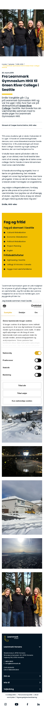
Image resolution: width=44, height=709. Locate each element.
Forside (4, 64)
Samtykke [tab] (8, 312)
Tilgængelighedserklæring (26, 697)
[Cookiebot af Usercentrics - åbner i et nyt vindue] (31, 306)
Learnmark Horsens (13, 647)
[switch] (38, 360)
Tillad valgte (22, 393)
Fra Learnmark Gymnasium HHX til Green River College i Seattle (21, 66)
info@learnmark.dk (12, 663)
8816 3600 (9, 661)
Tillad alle (22, 385)
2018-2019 (19, 64)
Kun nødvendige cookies (22, 401)
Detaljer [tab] (22, 312)
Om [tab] (36, 312)
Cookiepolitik (11, 695)
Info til (7, 682)
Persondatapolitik (25, 695)
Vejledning (9, 689)
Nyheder (11, 64)
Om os (7, 676)
